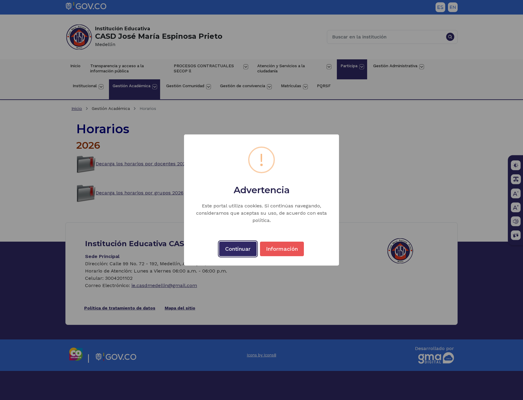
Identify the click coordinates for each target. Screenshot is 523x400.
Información (282, 249)
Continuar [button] (238, 249)
